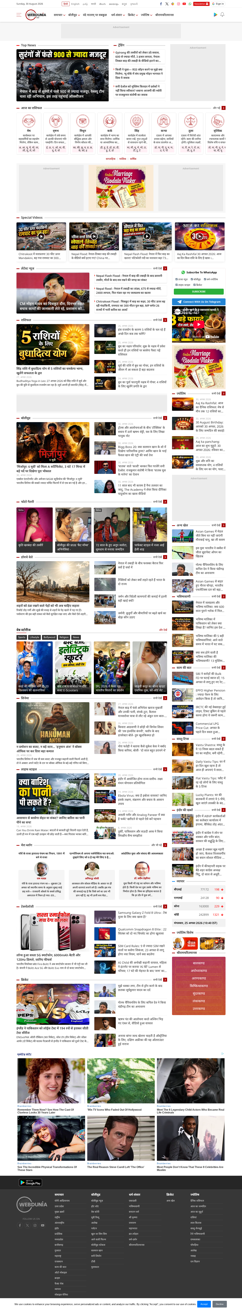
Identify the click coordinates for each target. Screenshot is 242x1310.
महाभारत (133, 1228)
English (75, 3)
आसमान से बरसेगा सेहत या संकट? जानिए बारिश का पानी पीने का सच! (50, 820)
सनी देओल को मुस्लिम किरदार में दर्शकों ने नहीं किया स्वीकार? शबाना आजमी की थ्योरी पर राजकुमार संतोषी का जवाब (138, 91)
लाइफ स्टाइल (29, 769)
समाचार (58, 15)
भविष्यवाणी (183, 596)
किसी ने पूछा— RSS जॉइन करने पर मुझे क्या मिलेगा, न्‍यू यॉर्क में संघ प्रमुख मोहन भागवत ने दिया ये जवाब (139, 74)
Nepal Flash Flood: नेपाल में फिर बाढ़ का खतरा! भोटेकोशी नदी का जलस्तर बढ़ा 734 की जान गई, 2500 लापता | (147, 256)
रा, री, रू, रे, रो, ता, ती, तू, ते (191, 149)
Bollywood (49, 637)
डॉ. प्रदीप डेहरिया (142, 878)
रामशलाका (195, 1239)
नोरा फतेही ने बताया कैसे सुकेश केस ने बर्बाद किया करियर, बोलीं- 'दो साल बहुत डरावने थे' (142, 748)
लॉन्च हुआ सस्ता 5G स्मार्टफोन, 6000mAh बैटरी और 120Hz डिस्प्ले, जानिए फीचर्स (48, 957)
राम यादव (41, 878)
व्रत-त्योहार (133, 1233)
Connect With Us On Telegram (202, 301)
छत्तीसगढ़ (59, 1244)
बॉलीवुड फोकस (98, 1244)
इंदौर (57, 1228)
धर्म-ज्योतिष (212, 279)
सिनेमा (21, 510)
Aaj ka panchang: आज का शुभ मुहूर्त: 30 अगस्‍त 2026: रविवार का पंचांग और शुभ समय (209, 446)
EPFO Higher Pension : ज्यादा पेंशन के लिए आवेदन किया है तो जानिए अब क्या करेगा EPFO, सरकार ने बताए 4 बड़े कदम (210, 694)
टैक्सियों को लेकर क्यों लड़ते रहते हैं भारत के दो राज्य (141, 582)
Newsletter (199, 3)
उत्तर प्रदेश (59, 1206)
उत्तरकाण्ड (199, 1008)
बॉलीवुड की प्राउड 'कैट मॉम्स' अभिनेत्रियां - (73, 547)
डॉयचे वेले (27, 557)
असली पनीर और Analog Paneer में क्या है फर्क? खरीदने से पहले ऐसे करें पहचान (141, 817)
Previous (18, 75)
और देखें (163, 630)
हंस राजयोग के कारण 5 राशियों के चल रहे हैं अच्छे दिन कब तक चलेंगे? (141, 332)
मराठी (93, 3)
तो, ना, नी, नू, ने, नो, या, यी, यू (217, 149)
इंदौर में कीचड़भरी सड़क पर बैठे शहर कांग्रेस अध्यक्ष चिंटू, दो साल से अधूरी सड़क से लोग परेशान (210, 870)
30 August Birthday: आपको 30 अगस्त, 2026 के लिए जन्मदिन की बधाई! (210, 426)
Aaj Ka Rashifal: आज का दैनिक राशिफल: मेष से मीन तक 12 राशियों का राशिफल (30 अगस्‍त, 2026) (210, 407)
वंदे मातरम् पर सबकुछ (95, 15)
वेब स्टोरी (95, 1211)
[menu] (19, 15)
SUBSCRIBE (198, 291)
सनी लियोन (96, 1255)
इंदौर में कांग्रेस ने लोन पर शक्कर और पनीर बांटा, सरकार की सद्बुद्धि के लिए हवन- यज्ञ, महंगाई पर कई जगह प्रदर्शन (209, 837)
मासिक (122, 159)
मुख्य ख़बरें (59, 1211)
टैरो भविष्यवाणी (197, 1233)
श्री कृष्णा (133, 1217)
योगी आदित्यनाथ (62, 1200)
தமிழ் (85, 3)
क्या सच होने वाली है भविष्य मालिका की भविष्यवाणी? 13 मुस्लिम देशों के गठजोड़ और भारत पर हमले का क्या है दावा (210, 656)
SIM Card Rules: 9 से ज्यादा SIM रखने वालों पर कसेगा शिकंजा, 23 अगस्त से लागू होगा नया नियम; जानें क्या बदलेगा (141, 950)
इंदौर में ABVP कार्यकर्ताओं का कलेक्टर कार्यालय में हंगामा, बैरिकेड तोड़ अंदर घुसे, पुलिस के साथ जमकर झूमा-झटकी (210, 820)
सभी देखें (157, 268)
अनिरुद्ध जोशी (92, 878)
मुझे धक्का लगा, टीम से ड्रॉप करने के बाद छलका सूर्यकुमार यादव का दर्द (140, 988)
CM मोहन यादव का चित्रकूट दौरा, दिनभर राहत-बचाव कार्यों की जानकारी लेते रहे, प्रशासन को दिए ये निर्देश (52, 306)
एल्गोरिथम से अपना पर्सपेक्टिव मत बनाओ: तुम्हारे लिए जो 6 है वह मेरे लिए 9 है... (91, 855)
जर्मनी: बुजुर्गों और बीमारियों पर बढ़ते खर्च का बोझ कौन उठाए (142, 615)
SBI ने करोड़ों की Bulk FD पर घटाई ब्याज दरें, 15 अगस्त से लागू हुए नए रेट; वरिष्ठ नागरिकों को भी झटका (210, 678)
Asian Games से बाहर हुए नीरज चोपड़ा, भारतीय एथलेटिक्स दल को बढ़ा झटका (209, 585)
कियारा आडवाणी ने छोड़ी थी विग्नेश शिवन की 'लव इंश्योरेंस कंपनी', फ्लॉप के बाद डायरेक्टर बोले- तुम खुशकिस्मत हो (140, 731)
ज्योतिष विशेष (185, 932)
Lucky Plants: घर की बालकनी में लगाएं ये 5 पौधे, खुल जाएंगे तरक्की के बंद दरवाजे (210, 799)
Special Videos (31, 217)
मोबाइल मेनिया (61, 1294)
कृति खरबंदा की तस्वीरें (30, 545)
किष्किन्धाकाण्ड (199, 986)
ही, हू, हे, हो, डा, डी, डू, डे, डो (109, 149)
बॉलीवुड (72, 15)
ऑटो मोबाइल (61, 1272)
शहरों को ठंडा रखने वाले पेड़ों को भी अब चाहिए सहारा (47, 606)
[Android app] (30, 1182)
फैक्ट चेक (59, 1283)
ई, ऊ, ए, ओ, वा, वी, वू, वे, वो (55, 149)
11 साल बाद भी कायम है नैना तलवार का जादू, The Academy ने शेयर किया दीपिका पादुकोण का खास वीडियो (142, 489)
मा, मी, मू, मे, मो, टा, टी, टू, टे (137, 149)
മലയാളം (114, 3)
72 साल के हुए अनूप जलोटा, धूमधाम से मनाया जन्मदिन (111, 547)
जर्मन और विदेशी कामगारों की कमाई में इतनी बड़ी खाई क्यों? (142, 598)
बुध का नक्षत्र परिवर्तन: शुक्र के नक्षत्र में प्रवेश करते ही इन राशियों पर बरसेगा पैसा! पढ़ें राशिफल (141, 350)
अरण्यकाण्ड (199, 978)
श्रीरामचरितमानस (164, 15)
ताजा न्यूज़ (183, 279)
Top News (28, 45)
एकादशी (132, 1200)
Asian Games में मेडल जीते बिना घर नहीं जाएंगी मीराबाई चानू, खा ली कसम (210, 535)
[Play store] (215, 14)
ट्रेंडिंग (121, 45)
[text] (41, 236)
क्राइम (57, 1278)
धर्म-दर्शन (133, 1239)
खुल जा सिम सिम (99, 1233)
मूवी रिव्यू (95, 1217)
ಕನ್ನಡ (124, 3)
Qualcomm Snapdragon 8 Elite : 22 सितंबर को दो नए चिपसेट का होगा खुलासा (142, 931)
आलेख (94, 1222)
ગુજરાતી (134, 3)
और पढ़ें (216, 108)
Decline (220, 1304)
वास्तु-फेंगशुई (196, 1228)
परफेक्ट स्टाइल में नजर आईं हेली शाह (149, 547)
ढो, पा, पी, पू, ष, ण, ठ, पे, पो (164, 149)
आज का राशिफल (31, 108)
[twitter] (166, 3)
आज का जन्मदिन (198, 1206)
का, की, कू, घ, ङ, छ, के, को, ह (83, 149)
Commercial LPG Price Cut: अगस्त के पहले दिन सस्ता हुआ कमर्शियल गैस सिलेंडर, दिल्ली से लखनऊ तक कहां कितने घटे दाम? (210, 728)
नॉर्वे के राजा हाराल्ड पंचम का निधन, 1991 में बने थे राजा (41, 855)
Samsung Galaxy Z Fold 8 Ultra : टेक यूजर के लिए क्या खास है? (142, 915)
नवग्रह (193, 1255)
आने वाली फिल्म (98, 1239)
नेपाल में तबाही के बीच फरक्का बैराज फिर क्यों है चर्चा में (140, 565)
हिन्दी (66, 3)
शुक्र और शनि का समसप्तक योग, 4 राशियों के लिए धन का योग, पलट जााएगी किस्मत (209, 465)
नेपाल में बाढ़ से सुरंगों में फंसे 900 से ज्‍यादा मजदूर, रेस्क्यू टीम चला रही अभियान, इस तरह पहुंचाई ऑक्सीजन (62, 94)
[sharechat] (172, 3)
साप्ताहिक (110, 159)
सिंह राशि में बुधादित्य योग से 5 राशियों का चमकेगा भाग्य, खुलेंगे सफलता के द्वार (49, 370)
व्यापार (180, 881)
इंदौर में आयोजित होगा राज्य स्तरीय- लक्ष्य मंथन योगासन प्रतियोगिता (140, 781)
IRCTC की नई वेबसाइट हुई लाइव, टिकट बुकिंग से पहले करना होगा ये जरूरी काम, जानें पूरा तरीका (211, 711)
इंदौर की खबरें (185, 810)
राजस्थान (59, 1261)
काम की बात (184, 667)
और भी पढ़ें (156, 845)
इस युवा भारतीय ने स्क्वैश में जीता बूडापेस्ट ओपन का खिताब (211, 552)
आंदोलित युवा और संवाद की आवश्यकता (142, 853)
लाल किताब (195, 1222)
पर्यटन (94, 1228)
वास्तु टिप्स (183, 739)
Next (106, 75)
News (76, 637)
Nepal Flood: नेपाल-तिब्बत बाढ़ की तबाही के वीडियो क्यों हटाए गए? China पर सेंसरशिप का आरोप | (93, 256)
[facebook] (161, 3)
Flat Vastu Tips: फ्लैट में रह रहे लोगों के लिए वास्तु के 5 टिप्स (211, 782)
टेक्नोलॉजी (27, 906)
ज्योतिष (145, 15)
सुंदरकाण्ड (199, 993)
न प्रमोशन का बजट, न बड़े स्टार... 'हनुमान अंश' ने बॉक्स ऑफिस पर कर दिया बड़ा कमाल (49, 749)
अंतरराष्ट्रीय (59, 1222)
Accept (204, 1304)
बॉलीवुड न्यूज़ (97, 1200)
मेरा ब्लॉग (26, 845)
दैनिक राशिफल (197, 1200)
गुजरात (58, 1250)
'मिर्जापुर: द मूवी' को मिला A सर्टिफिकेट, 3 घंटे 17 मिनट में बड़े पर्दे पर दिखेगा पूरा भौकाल (50, 468)
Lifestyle (34, 637)
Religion (64, 637)
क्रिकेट (131, 15)
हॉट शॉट (95, 1206)
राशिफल (26, 320)
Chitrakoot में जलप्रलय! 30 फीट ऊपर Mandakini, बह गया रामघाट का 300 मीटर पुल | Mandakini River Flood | (40, 256)
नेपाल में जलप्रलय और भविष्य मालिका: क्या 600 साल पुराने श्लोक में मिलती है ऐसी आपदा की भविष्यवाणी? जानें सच (210, 607)
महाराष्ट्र (58, 1255)
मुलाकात (95, 1266)
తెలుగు (102, 3)
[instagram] (178, 3)
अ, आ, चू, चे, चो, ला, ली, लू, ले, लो (29, 149)
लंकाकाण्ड (199, 1001)
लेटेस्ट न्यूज (27, 268)
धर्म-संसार (116, 15)
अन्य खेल (182, 525)
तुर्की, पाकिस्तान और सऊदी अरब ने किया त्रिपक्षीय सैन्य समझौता (140, 833)
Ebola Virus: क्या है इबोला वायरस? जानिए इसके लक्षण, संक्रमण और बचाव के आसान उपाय (142, 799)
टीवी (93, 1261)
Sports (21, 637)
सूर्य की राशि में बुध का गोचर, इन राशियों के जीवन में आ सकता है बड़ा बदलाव (141, 367)
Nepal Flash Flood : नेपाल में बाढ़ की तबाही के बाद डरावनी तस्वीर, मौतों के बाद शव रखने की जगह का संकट (129, 278)
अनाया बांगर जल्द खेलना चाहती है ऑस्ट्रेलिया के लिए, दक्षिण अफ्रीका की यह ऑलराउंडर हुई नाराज (142, 1040)
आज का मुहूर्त (196, 1211)
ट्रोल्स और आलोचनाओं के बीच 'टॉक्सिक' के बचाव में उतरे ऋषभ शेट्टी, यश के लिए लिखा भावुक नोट (141, 432)
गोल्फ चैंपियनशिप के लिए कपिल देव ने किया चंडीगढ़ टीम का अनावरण (142, 1004)
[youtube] (184, 3)
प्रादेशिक (58, 1233)
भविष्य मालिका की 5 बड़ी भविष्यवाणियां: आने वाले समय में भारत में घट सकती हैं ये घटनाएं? (210, 640)
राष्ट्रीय (57, 1217)
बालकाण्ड (199, 963)
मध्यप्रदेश (59, 1239)
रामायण (132, 1222)
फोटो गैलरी (27, 502)
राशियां (193, 1217)
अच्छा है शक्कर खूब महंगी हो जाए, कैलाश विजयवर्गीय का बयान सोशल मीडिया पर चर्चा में (210, 853)
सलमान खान (97, 1250)
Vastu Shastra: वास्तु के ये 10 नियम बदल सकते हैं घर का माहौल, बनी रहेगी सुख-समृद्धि (210, 749)
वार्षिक (133, 159)
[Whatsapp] (190, 3)
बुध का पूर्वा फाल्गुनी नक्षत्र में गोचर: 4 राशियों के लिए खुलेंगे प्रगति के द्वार (142, 384)
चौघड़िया (194, 1244)
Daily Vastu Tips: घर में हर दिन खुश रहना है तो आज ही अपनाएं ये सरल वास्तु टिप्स (210, 766)
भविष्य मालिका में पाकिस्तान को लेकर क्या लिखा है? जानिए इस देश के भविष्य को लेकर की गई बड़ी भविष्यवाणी (210, 623)
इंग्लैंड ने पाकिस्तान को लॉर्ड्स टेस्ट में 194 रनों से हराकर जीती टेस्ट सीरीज (52, 1030)
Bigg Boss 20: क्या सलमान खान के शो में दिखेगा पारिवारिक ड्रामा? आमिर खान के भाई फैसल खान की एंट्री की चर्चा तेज (142, 451)
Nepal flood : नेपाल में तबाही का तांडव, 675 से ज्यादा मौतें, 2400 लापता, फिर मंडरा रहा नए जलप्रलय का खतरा (128, 291)
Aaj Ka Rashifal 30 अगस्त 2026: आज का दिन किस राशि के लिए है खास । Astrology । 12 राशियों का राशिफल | (199, 256)
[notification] (222, 14)
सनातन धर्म (134, 1211)
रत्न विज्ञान (195, 1261)
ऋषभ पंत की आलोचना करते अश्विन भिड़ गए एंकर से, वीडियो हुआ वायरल (140, 1021)
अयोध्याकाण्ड (199, 970)
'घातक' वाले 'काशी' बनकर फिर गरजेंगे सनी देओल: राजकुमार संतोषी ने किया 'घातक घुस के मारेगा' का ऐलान (142, 470)
